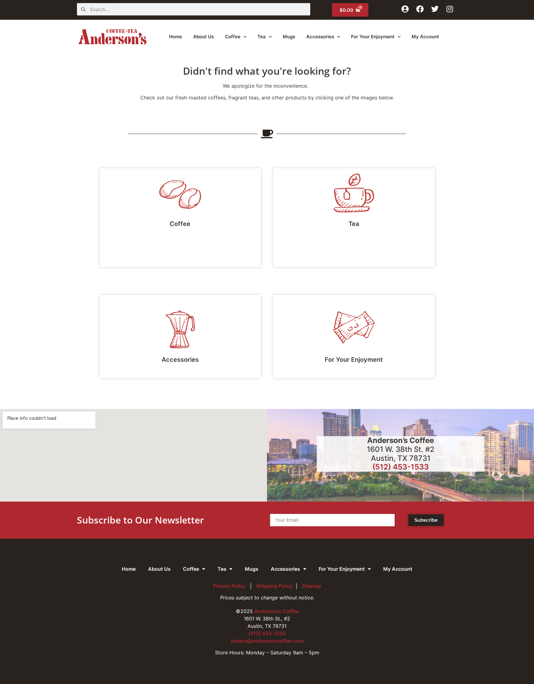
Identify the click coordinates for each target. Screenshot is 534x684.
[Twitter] (435, 9)
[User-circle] (405, 9)
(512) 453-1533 (400, 466)
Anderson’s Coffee (276, 611)
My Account (425, 37)
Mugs (289, 37)
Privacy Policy (230, 586)
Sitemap (311, 586)
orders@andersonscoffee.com (267, 641)
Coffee (232, 37)
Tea (261, 37)
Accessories (320, 37)
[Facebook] (420, 9)
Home (175, 37)
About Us (203, 37)
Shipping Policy (274, 586)
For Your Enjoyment (373, 37)
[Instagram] (450, 9)
